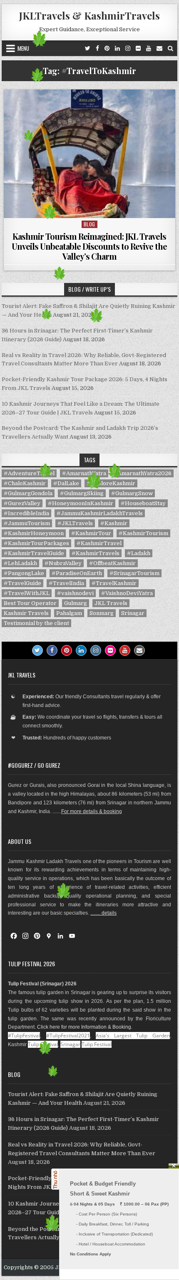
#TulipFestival (24, 1035)
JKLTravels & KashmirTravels (89, 15)
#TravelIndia (66, 583)
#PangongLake (24, 573)
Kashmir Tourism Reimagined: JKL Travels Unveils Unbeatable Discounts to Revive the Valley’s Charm (89, 246)
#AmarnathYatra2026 (143, 473)
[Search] (170, 48)
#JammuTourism (27, 523)
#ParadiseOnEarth (77, 573)
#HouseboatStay (143, 503)
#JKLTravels (75, 523)
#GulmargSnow (132, 493)
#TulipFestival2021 (68, 1035)
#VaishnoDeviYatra (127, 593)
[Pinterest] (106, 48)
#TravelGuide (22, 583)
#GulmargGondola (28, 493)
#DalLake (66, 483)
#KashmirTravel (99, 543)
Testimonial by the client (36, 623)
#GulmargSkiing (82, 493)
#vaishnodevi (75, 593)
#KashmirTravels (95, 553)
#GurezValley (22, 503)
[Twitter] (87, 48)
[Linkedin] (117, 48)
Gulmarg (75, 603)
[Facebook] (97, 48)
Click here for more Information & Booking (84, 1027)
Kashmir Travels (26, 613)
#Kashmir (113, 523)
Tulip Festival (43, 1044)
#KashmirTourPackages (36, 543)
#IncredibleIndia (26, 513)
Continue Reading (91, 207)
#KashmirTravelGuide (34, 553)
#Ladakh (138, 553)
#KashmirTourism (143, 533)
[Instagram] (127, 48)
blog (89, 224)
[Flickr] (138, 48)
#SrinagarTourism (134, 573)
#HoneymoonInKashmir (80, 503)
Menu (23, 48)
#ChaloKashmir (25, 483)
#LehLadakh (20, 563)
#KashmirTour (91, 533)
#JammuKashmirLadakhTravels (100, 513)
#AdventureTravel (29, 473)
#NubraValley (63, 563)
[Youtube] (148, 48)
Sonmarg (102, 613)
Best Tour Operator (30, 603)
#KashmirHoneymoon (34, 533)
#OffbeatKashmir (112, 563)
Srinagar (132, 613)
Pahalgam (69, 613)
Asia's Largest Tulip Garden (133, 1035)
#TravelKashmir (114, 583)
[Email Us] (159, 48)
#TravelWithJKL (27, 593)
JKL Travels (110, 603)
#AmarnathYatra (84, 473)
